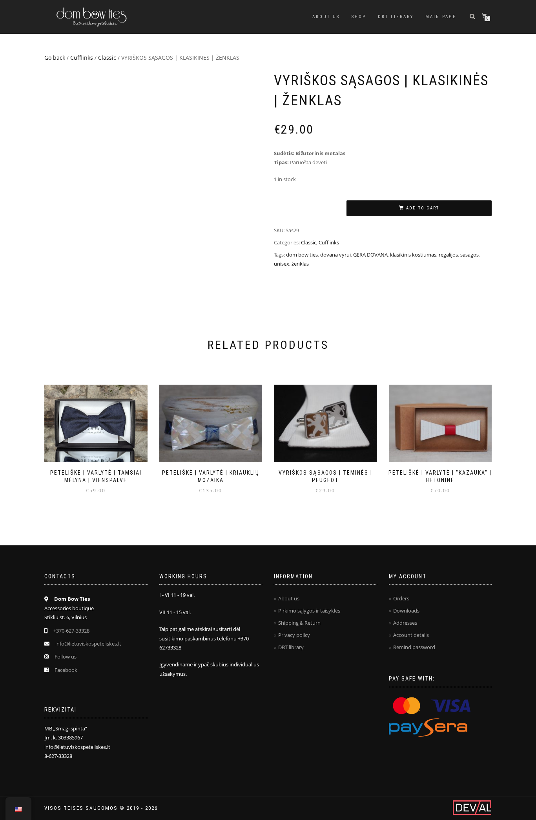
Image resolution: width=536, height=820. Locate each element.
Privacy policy (294, 634)
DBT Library (396, 16)
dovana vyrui (335, 254)
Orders (401, 598)
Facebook (66, 669)
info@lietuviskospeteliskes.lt (88, 643)
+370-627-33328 (71, 630)
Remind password (414, 647)
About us (326, 16)
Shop (359, 16)
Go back (54, 57)
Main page (440, 16)
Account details (411, 634)
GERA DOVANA (370, 254)
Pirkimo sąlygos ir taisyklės (309, 610)
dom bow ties (302, 254)
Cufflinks (81, 57)
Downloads (406, 610)
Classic (107, 57)
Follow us (66, 656)
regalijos (448, 254)
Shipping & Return (299, 622)
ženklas (300, 263)
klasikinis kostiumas (413, 254)
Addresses (405, 622)
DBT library (291, 647)
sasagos (469, 254)
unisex (281, 263)
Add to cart (422, 208)
